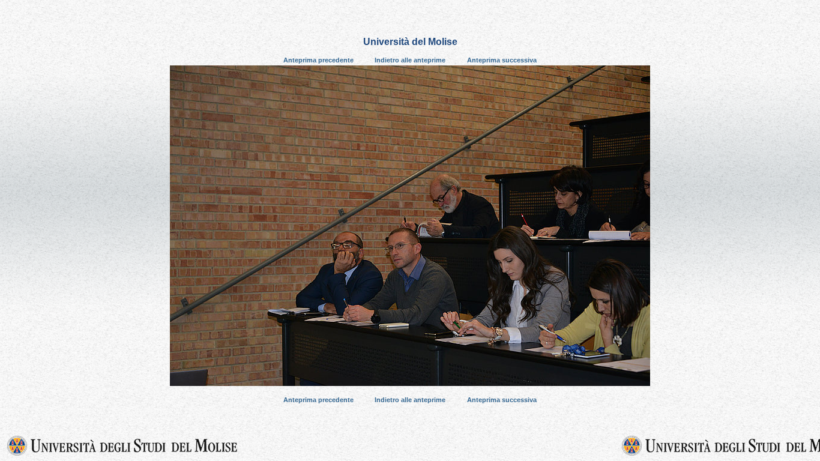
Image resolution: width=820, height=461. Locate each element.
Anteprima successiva (502, 60)
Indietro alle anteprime (410, 60)
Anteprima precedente (318, 60)
